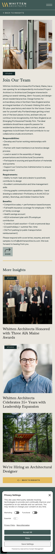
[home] (14, 5)
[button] (48, 5)
